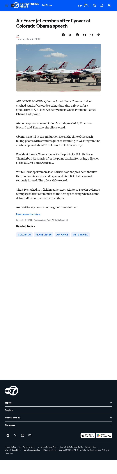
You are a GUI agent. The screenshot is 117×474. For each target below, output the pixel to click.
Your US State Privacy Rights (71, 447)
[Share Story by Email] (91, 34)
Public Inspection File (31, 450)
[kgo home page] (11, 390)
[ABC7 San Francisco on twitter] (15, 435)
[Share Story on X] (70, 34)
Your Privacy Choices (26, 447)
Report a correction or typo (28, 214)
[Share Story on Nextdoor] (84, 34)
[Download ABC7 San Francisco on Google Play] (104, 435)
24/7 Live (47, 5)
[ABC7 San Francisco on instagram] (23, 435)
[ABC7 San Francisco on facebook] (8, 435)
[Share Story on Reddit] (77, 34)
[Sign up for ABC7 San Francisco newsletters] (30, 435)
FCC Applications (50, 450)
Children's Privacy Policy (47, 447)
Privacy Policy (10, 447)
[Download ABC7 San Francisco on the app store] (87, 435)
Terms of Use (90, 447)
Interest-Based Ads (12, 450)
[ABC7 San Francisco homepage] (25, 5)
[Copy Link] (98, 34)
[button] (6, 5)
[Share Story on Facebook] (63, 34)
